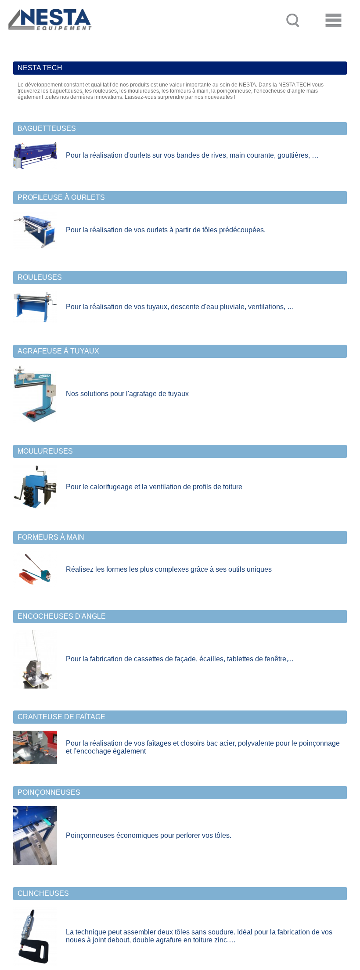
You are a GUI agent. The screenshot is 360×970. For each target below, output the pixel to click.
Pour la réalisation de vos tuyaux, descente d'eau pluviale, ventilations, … (180, 306)
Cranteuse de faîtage (61, 717)
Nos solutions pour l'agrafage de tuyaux (127, 393)
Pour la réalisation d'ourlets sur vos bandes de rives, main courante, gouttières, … (192, 155)
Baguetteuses (47, 128)
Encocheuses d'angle (62, 616)
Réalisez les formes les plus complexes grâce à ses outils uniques (169, 569)
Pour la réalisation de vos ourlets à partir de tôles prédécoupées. (166, 230)
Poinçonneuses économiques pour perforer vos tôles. (148, 835)
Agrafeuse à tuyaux (58, 351)
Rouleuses (40, 277)
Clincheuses (43, 893)
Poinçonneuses (49, 792)
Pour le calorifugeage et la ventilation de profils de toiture (154, 486)
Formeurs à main (51, 537)
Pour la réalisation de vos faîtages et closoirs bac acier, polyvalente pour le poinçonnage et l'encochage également (203, 747)
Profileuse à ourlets (61, 197)
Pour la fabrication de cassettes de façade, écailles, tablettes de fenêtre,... (179, 659)
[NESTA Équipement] (48, 38)
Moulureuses (45, 451)
